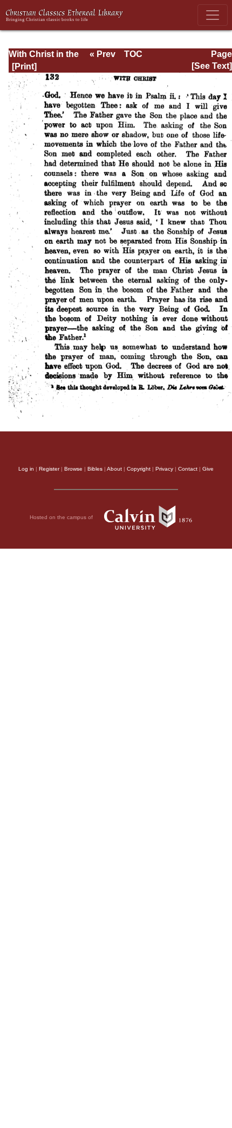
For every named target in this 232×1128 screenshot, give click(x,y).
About (114, 469)
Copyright (139, 469)
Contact (187, 469)
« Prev (102, 54)
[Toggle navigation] (212, 15)
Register (49, 469)
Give (208, 469)
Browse (73, 469)
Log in (26, 469)
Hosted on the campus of (62, 517)
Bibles (95, 469)
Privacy (164, 469)
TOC (133, 54)
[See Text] (212, 65)
